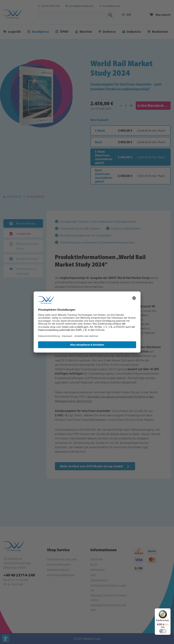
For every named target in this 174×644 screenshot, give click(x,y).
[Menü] (169, 610)
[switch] (162, 631)
